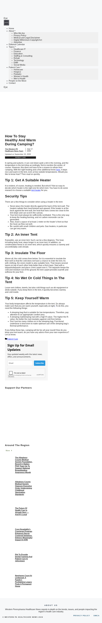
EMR (16, 63)
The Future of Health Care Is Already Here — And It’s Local (22, 511)
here (58, 170)
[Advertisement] (51, 110)
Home (11, 28)
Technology (19, 60)
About (11, 31)
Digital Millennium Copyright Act (28, 40)
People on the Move (17, 81)
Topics (11, 47)
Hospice (17, 72)
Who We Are (19, 33)
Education (18, 54)
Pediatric (18, 74)
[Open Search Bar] (6, 19)
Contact (12, 83)
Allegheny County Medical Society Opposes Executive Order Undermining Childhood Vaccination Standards (23, 488)
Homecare (18, 70)
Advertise (18, 42)
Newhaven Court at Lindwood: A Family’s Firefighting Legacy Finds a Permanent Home (23, 581)
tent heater (36, 190)
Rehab (17, 58)
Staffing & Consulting (23, 56)
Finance (17, 51)
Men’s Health (19, 79)
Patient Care (14, 67)
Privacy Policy (20, 35)
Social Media (19, 65)
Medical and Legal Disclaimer (27, 38)
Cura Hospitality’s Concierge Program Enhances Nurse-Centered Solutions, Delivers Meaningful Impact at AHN (23, 534)
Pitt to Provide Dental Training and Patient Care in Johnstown (23, 557)
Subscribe (39, 363)
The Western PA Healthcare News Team (14, 150)
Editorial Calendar (17, 44)
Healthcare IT (20, 49)
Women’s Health (21, 76)
